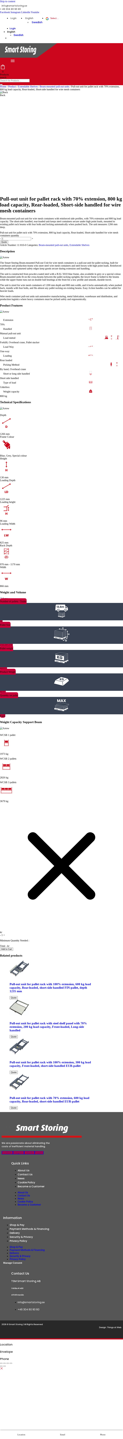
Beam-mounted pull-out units (54, 86)
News (21, 1178)
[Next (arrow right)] (4, 1366)
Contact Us (25, 1174)
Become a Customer (31, 1186)
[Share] (7, 1363)
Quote (4, 242)
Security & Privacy (21, 1237)
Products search (4, 76)
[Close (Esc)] (11, 1363)
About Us (23, 1170)
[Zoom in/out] (1, 1363)
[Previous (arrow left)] (1, 1366)
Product (12, 86)
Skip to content (7, 1)
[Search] (1, 84)
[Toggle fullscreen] (4, 1363)
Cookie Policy (26, 1182)
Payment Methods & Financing (29, 1229)
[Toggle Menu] (13, 61)
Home (3, 86)
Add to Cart (6, 949)
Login (13, 18)
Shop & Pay (17, 1225)
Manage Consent (12, 1262)
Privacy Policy (18, 1241)
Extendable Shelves (28, 86)
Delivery (15, 1233)
